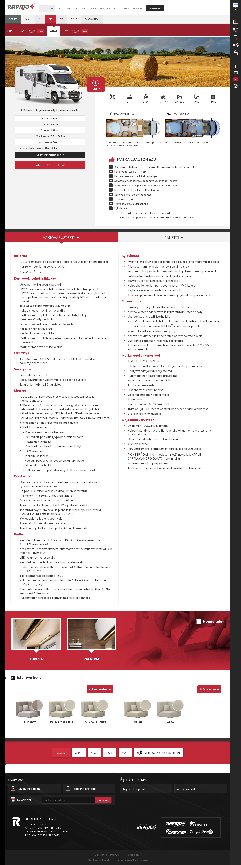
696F (75, 31)
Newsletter (24, 800)
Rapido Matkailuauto (21, 7)
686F (109, 753)
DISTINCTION (92, 19)
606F (10, 31)
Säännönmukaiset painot (50, 154)
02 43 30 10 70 (38, 831)
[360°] (50, 84)
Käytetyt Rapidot (133, 789)
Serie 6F (61, 753)
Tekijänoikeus (133, 854)
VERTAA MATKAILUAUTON (162, 753)
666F (31, 31)
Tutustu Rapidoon (28, 789)
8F (61, 19)
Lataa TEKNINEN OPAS (50, 165)
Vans (28, 19)
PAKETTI (171, 237)
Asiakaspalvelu (186, 789)
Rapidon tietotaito (77, 8)
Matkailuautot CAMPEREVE (201, 831)
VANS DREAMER (176, 831)
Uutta (61, 8)
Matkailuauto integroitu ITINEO (198, 824)
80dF (74, 19)
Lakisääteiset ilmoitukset (108, 854)
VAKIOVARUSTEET (58, 237)
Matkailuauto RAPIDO (16, 821)
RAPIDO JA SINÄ (96, 8)
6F (50, 19)
